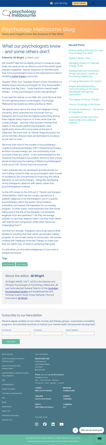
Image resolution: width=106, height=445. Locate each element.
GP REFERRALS (8, 385)
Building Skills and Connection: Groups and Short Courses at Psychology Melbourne (84, 74)
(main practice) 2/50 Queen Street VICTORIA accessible (42, 364)
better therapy (19, 76)
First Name (6, 330)
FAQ (3, 380)
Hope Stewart (74, 441)
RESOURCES (6, 407)
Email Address (72, 330)
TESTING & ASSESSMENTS (12, 393)
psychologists (8, 264)
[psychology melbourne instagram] (36, 424)
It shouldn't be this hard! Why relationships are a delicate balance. (83, 120)
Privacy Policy (75, 438)
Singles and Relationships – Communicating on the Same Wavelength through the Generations (84, 90)
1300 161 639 (45, 375)
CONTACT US (7, 420)
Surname (38, 330)
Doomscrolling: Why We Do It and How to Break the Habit (86, 51)
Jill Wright (22, 298)
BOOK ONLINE (80, 3)
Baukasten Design (49, 441)
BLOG (4, 402)
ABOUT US (6, 411)
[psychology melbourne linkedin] (53, 424)
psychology (21, 264)
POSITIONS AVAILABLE (10, 415)
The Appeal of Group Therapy (84, 99)
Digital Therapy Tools (80, 58)
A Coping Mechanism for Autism (85, 81)
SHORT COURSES (8, 389)
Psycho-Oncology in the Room (84, 104)
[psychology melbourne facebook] (45, 424)
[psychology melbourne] (19, 18)
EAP (3, 398)
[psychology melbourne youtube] (61, 424)
